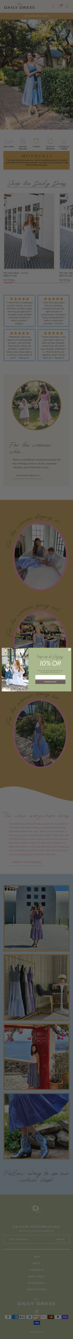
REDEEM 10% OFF (50, 682)
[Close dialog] (69, 649)
